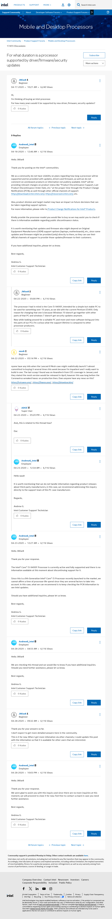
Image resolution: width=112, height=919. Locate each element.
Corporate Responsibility (34, 882)
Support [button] (34, 4)
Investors (74, 879)
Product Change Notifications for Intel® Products (71, 209)
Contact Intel (50, 879)
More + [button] (47, 4)
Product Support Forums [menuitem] (77, 12)
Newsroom (63, 879)
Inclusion (53, 882)
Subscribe (94, 55)
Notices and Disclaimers (87, 904)
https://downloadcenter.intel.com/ (28, 193)
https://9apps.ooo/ (42, 382)
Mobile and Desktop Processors (61, 40)
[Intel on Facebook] (23, 889)
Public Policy (65, 882)
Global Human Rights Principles (41, 908)
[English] (69, 5)
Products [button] (19, 4)
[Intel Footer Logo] (10, 895)
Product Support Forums (34, 40)
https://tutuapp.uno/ (21, 382)
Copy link (77, 280)
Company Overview (32, 879)
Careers (85, 879)
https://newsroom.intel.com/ (59, 193)
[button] (99, 80)
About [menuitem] (28, 12)
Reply (94, 117)
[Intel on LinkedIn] (37, 889)
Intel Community (14, 40)
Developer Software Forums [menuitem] (48, 12)
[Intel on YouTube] (44, 889)
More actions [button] (92, 63)
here (86, 855)
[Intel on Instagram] (50, 889)
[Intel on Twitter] (30, 889)
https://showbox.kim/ (63, 382)
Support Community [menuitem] (11, 12)
